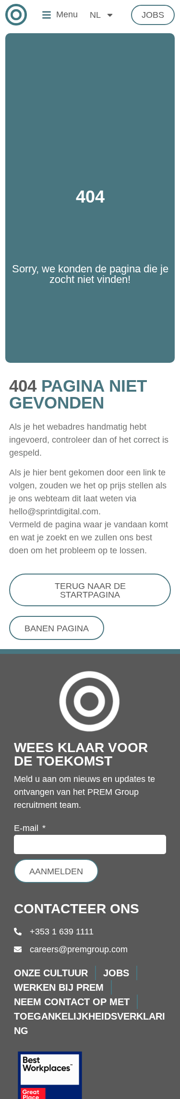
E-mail (27, 828)
